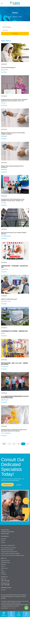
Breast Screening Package (7, 549)
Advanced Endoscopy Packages (8, 547)
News (2, 570)
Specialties (3, 538)
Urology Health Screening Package (9, 551)
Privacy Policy (4, 608)
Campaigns (3, 574)
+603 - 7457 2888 (5, 580)
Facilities (3, 542)
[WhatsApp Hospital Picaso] (26, 608)
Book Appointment (7, 484)
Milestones (3, 564)
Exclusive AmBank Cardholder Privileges (10, 553)
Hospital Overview (5, 560)
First (4, 443)
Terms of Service (12, 608)
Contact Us (18, 484)
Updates (3, 572)
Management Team (5, 562)
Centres (3, 540)
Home (9, 16)
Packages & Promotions (8, 545)
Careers (3, 566)
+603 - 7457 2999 (5, 584)
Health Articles (4, 568)
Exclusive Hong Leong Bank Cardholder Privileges (12, 555)
